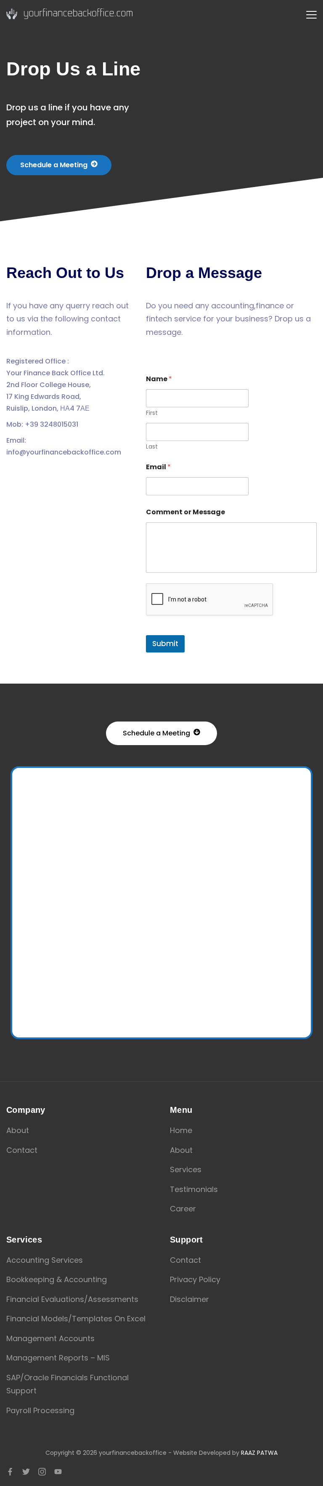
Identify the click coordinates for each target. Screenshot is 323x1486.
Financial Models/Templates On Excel (76, 1318)
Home (181, 1130)
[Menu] (311, 14)
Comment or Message (185, 512)
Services (185, 1169)
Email (158, 467)
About (17, 1130)
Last (152, 446)
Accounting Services (44, 1260)
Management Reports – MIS (58, 1357)
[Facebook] (10, 1471)
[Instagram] (42, 1471)
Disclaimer (189, 1299)
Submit (165, 644)
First (152, 413)
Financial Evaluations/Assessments (72, 1299)
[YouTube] (58, 1471)
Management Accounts (50, 1338)
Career (183, 1208)
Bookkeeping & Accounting (56, 1279)
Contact (21, 1150)
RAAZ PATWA (259, 1453)
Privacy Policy (195, 1279)
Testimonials (194, 1189)
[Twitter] (26, 1471)
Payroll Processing (40, 1410)
